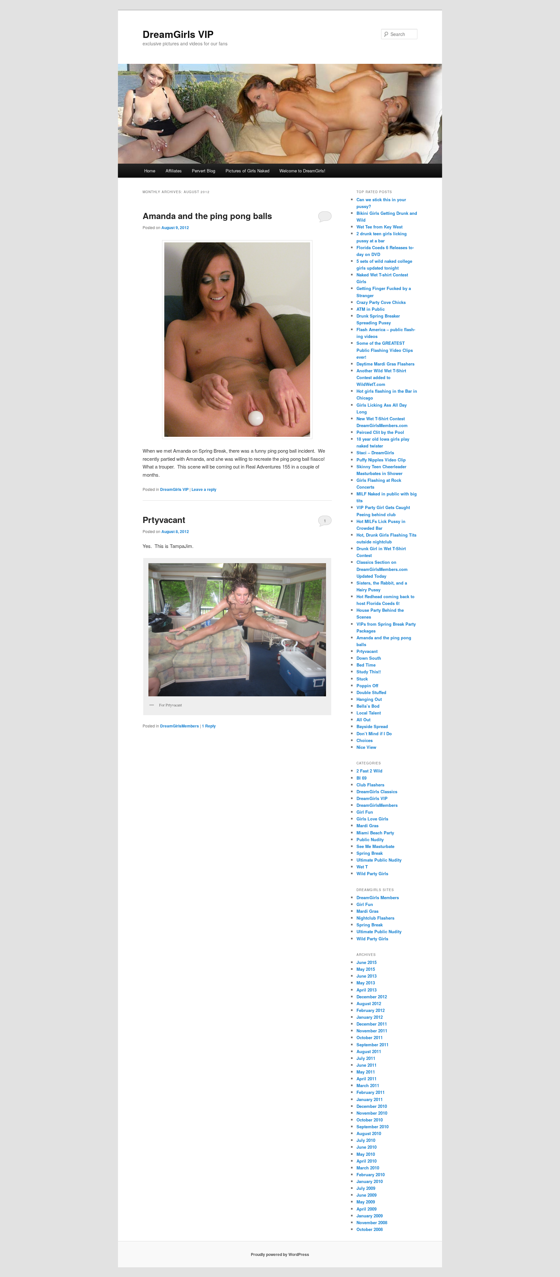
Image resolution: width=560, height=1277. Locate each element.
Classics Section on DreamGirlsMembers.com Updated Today (382, 569)
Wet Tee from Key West (379, 227)
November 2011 (371, 1030)
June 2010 (366, 1147)
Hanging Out (369, 699)
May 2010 (365, 1154)
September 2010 (372, 1126)
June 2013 (366, 976)
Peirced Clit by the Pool (380, 432)
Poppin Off (367, 685)
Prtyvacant (164, 520)
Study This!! (368, 671)
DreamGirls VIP (178, 34)
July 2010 (365, 1140)
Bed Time (366, 665)
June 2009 (366, 1195)
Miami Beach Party (375, 833)
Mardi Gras (367, 825)
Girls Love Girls (372, 819)
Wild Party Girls (372, 873)
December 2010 (371, 1106)
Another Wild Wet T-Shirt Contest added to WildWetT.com (381, 377)
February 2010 (370, 1174)
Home (149, 171)
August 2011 (368, 1051)
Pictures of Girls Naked (247, 171)
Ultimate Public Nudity (379, 860)
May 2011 (365, 1072)
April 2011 (366, 1078)
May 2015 (365, 969)
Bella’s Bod (367, 706)
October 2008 (369, 1229)
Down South (368, 658)
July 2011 (365, 1058)
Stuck (362, 679)
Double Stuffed (371, 692)
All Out (363, 719)
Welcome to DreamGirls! (302, 171)
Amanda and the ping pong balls (207, 216)
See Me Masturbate (375, 846)
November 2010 (371, 1113)
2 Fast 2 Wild (369, 771)
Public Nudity (370, 839)
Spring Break (369, 853)
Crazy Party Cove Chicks (381, 302)
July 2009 (365, 1188)
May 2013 (365, 983)
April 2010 (366, 1161)
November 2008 (371, 1222)
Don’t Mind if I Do (374, 733)
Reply (209, 726)
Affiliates (174, 171)
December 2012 (371, 996)
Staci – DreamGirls (375, 452)
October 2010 (369, 1120)
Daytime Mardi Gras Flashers (385, 364)
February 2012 (370, 1010)
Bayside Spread (372, 726)
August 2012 (368, 1003)
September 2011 (372, 1044)
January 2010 (369, 1181)
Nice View (366, 747)
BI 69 (361, 778)
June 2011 (366, 1065)
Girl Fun (364, 812)
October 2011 (369, 1037)
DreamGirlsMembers (179, 726)
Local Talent (368, 713)
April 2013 (366, 990)
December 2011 (371, 1024)
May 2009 (365, 1202)
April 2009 (366, 1209)
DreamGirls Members (377, 897)
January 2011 (369, 1099)
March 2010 (367, 1168)
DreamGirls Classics (376, 791)
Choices (364, 740)
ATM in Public (370, 309)
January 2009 (369, 1216)
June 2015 (366, 962)
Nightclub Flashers (375, 918)
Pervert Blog (203, 171)
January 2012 (369, 1017)
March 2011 (367, 1085)
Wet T (362, 867)
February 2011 (370, 1092)
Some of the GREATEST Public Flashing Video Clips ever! (384, 350)
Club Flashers (370, 785)
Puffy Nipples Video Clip (381, 460)
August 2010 (368, 1133)
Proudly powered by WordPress (280, 1254)
